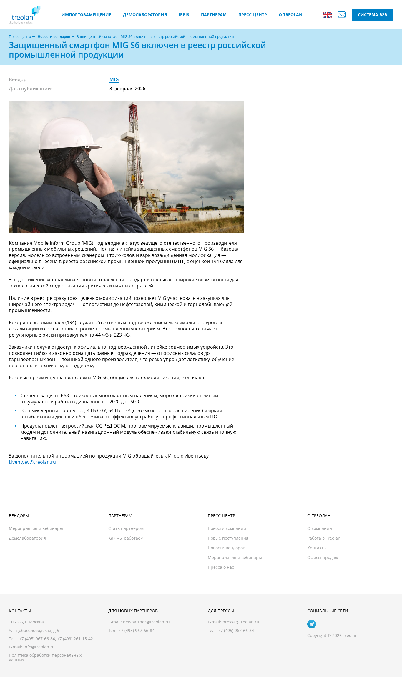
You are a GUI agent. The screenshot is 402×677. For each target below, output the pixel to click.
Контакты (317, 547)
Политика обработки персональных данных (45, 657)
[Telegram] (311, 624)
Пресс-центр (252, 14)
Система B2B (372, 14)
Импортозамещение (86, 14)
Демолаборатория (145, 14)
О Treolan (290, 14)
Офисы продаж (322, 557)
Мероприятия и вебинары (36, 528)
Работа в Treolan (323, 538)
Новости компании (227, 528)
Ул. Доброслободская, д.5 (34, 630)
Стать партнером (126, 528)
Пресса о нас (221, 567)
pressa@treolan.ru (240, 622)
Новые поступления (228, 538)
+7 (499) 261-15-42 (75, 638)
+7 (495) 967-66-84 (37, 638)
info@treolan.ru (39, 647)
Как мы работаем (125, 538)
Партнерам (214, 14)
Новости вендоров (54, 37)
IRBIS (184, 14)
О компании (319, 528)
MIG (114, 79)
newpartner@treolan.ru (146, 622)
